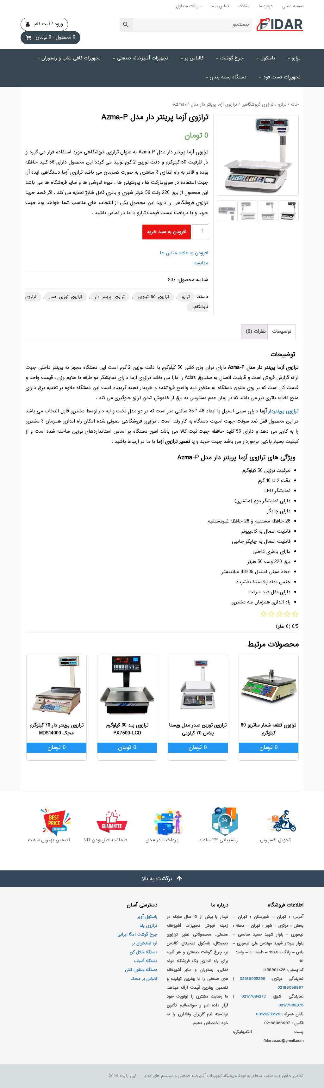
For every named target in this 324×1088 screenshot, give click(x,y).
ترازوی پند (148, 926)
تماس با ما (220, 6)
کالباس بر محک (144, 979)
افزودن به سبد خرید (166, 232)
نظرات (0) (256, 331)
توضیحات (281, 331)
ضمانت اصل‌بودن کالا (105, 840)
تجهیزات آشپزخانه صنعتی (142, 58)
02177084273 (253, 996)
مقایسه (201, 263)
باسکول (267, 58)
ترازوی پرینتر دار (110, 297)
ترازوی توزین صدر (65, 297)
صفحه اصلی (292, 6)
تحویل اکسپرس (275, 840)
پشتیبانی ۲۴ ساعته (218, 840)
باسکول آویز (147, 917)
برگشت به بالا (158, 879)
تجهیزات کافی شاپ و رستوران (70, 58)
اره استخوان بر (144, 943)
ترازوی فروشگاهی (257, 105)
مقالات (244, 6)
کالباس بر (194, 58)
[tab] (281, 331)
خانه (295, 105)
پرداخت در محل (162, 840)
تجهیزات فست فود (281, 77)
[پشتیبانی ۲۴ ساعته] (218, 821)
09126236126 (268, 1014)
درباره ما (266, 6)
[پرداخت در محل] (162, 821)
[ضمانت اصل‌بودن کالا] (105, 821)
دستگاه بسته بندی (228, 77)
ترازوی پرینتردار (283, 411)
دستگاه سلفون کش (141, 970)
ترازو (296, 58)
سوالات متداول (188, 6)
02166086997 (290, 988)
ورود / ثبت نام (48, 24)
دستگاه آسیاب (145, 961)
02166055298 (252, 979)
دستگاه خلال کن (143, 952)
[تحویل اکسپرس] (275, 821)
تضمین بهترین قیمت (49, 840)
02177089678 (290, 1005)
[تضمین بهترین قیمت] (49, 821)
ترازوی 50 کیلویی (153, 297)
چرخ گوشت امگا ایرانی (137, 934)
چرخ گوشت (232, 58)
